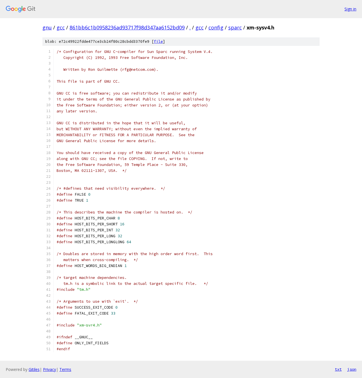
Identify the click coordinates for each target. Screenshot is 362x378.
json (351, 369)
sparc (235, 27)
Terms (65, 369)
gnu (47, 27)
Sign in (350, 9)
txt (338, 369)
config (215, 27)
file (158, 41)
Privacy (49, 369)
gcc (61, 27)
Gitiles (34, 369)
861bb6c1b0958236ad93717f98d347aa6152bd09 (127, 27)
